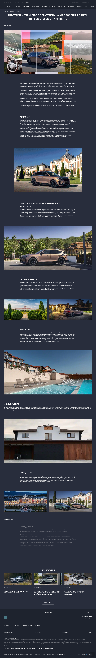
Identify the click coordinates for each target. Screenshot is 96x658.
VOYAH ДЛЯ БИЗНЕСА (27, 625)
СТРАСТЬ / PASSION (35, 6)
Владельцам (79, 6)
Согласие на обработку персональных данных (57, 654)
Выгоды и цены (31, 648)
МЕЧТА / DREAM (26, 6)
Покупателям (71, 6)
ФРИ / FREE (17, 6)
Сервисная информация (45, 648)
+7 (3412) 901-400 (86, 618)
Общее (6, 648)
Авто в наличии (61, 6)
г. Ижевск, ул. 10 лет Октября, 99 (21, 2)
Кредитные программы (17, 648)
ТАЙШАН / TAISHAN (46, 6)
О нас (86, 6)
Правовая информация (40, 654)
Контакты (92, 6)
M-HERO (54, 6)
